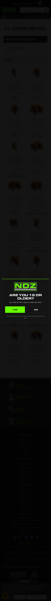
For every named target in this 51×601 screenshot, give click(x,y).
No (36, 309)
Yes (15, 309)
